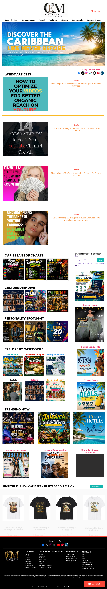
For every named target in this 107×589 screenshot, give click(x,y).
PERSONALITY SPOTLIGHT (24, 318)
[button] (90, 465)
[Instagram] (86, 73)
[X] (83, 73)
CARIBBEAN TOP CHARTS (24, 255)
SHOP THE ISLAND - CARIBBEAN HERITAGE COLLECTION (39, 486)
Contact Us (85, 560)
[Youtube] (94, 73)
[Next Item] (62, 365)
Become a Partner (87, 564)
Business (76, 80)
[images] (102, 73)
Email (77, 256)
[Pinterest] (98, 73)
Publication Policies (88, 568)
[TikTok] (90, 73)
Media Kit (84, 558)
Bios (83, 556)
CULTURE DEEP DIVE (19, 287)
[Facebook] (79, 73)
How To (76, 125)
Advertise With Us (87, 562)
